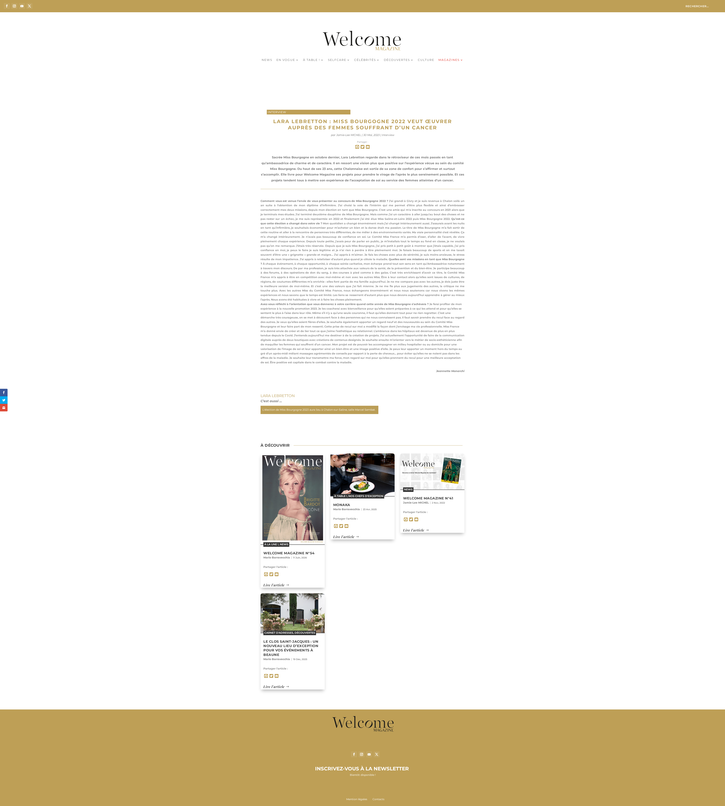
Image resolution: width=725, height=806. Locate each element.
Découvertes (397, 60)
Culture (426, 60)
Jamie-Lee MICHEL (348, 135)
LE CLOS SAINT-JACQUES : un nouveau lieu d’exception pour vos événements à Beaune (290, 648)
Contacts (378, 799)
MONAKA (341, 505)
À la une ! (271, 544)
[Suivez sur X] (29, 6)
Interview (277, 112)
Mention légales (357, 799)
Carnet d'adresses (278, 632)
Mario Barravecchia (276, 557)
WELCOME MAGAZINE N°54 (289, 553)
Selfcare (337, 60)
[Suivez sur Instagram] (14, 6)
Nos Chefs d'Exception (365, 496)
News (267, 60)
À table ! (311, 60)
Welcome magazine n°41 (428, 498)
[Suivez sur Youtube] (22, 6)
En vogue (285, 60)
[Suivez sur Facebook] (7, 6)
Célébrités (365, 60)
